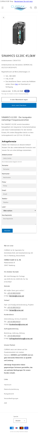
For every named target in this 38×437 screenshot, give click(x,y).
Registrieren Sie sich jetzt (23, 1)
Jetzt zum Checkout (19, 105)
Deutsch (18, 421)
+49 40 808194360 (13, 336)
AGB (5, 403)
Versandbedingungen (11, 398)
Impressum (7, 385)
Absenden (7, 231)
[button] (2, 7)
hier (16, 84)
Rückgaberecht (9, 394)
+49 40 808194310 (13, 307)
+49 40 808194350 (13, 322)
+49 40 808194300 (13, 293)
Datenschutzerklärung (11, 389)
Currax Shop (16, 431)
